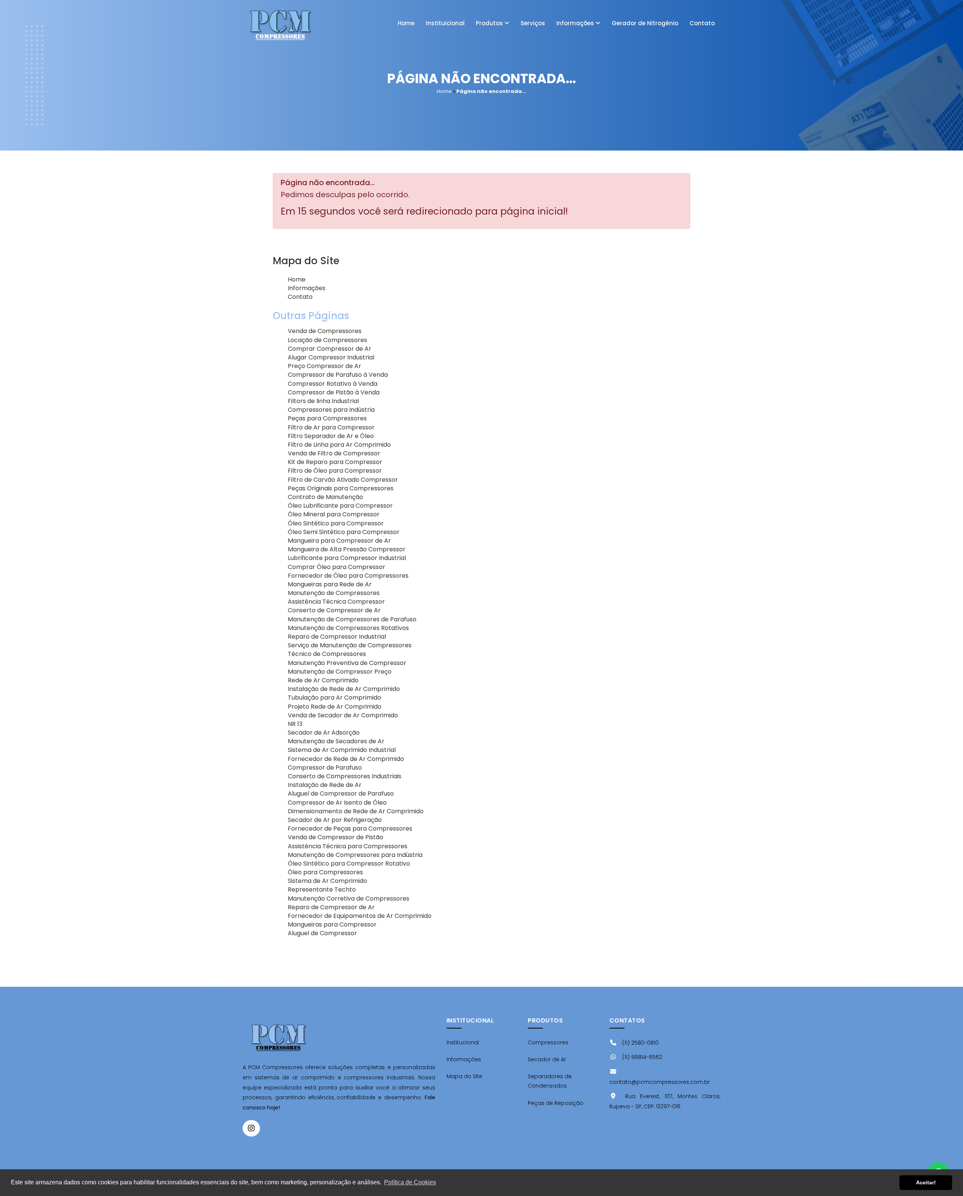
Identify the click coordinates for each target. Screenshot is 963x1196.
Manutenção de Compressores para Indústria (355, 855)
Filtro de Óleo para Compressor (335, 470)
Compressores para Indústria (331, 409)
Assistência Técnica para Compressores (347, 846)
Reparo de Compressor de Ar (331, 907)
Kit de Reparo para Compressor (335, 462)
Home (406, 23)
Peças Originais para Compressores (340, 488)
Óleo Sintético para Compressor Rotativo (349, 863)
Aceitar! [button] (926, 1182)
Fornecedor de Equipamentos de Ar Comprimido (359, 915)
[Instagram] (251, 1128)
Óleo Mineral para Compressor (334, 514)
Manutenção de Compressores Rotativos (348, 628)
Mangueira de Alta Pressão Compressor (347, 549)
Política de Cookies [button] (410, 1182)
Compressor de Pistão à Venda (334, 392)
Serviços (533, 23)
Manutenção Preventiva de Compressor (347, 663)
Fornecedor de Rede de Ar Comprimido (346, 759)
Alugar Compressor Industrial (331, 357)
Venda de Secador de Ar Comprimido (343, 715)
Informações (575, 23)
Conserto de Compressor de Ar (334, 610)
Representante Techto (322, 889)
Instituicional (445, 23)
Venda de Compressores (325, 331)
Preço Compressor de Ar (324, 366)
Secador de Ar (547, 1059)
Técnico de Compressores (327, 654)
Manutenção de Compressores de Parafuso (352, 619)
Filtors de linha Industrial (323, 401)
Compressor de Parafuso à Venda (338, 374)
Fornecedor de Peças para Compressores (350, 828)
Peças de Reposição (555, 1103)
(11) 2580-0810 (640, 1043)
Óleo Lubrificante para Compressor (340, 505)
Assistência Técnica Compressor (336, 601)
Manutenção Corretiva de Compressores (348, 898)
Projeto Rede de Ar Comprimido (334, 706)
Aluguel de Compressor (322, 933)
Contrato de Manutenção (325, 497)
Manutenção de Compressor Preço (340, 671)
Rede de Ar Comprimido (323, 680)
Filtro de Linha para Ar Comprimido (339, 444)
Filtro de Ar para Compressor (331, 427)
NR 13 (295, 724)
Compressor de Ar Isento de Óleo (337, 802)
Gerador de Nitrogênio (645, 23)
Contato (702, 23)
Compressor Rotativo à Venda (332, 383)
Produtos (490, 23)
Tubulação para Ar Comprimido (334, 697)
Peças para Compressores (327, 418)
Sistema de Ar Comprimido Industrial (342, 750)
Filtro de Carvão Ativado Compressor (343, 479)
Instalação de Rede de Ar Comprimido (344, 689)
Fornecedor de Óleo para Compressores (348, 575)
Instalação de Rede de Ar (325, 785)
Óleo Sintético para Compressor (336, 523)
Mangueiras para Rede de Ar (330, 584)
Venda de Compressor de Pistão (335, 837)
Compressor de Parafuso (325, 767)
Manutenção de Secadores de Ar (336, 741)
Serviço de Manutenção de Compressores (350, 645)
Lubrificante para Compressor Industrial (347, 558)
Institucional (463, 1042)
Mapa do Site (464, 1076)
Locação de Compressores (327, 340)
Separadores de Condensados (550, 1081)
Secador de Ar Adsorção (324, 732)
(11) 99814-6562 (641, 1057)
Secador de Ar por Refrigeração (335, 820)
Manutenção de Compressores (334, 593)
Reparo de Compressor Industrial (337, 636)
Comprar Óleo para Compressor (336, 567)
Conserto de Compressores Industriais (344, 776)
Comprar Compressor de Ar (329, 348)
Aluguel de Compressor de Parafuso (341, 793)
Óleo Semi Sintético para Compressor (343, 532)
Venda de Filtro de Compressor (334, 453)
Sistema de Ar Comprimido (327, 880)
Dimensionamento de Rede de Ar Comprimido (356, 811)
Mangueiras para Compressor (332, 924)
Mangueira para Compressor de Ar (339, 540)
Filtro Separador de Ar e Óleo (331, 436)
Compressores (548, 1042)
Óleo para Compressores (325, 872)
